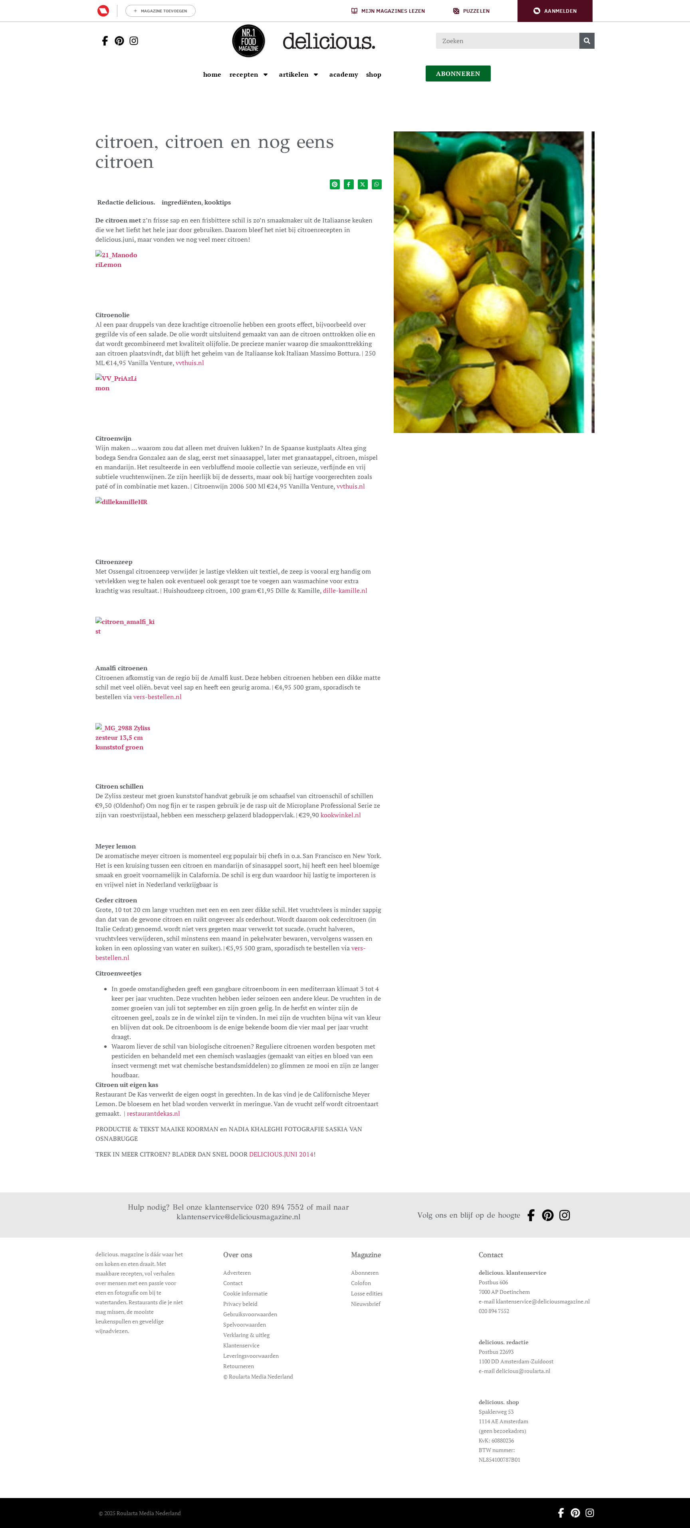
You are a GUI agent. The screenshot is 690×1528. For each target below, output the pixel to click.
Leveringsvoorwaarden (251, 1355)
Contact (233, 1283)
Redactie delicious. (126, 202)
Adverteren (237, 1272)
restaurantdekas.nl (154, 1113)
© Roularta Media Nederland (258, 1376)
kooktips (217, 202)
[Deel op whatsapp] (377, 184)
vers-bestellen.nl (157, 696)
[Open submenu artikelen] (315, 74)
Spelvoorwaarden (244, 1324)
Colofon (361, 1283)
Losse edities (367, 1293)
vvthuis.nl (190, 362)
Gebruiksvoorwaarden (250, 1314)
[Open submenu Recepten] (265, 74)
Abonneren (365, 1272)
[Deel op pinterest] (335, 184)
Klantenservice (241, 1345)
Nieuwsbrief (366, 1303)
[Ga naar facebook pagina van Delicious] (102, 41)
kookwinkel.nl (341, 815)
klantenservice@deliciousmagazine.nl (238, 1216)
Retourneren (238, 1366)
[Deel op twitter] (363, 184)
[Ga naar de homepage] (248, 41)
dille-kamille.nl (345, 590)
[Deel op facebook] (349, 184)
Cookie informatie (245, 1293)
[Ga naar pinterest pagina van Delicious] (117, 41)
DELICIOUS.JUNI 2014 (281, 1154)
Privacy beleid (240, 1303)
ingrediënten (181, 202)
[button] (555, 11)
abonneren (458, 73)
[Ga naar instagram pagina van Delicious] (131, 41)
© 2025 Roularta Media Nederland (140, 1513)
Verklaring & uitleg (246, 1335)
